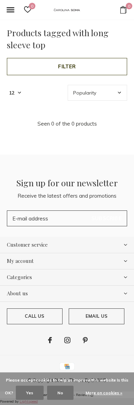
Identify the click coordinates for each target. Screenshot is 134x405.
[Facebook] (50, 340)
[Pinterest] (85, 340)
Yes (29, 392)
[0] (123, 9)
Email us (97, 316)
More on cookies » (104, 392)
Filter (67, 66)
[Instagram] (67, 340)
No (60, 392)
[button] (10, 10)
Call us (34, 316)
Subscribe (106, 218)
